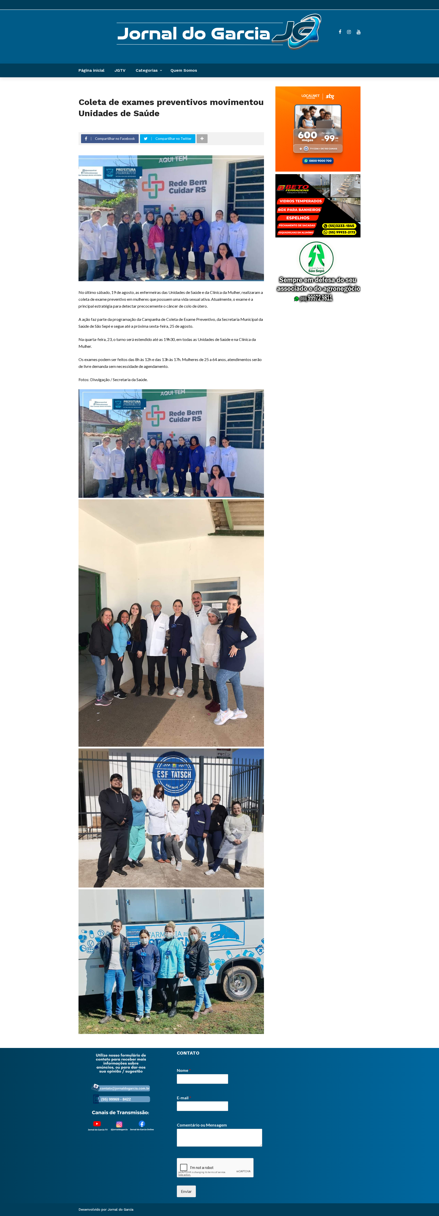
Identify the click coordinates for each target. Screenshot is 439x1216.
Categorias (147, 70)
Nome (184, 1070)
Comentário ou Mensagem (202, 1124)
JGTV (120, 70)
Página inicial (91, 70)
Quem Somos (183, 70)
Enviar (186, 1191)
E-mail (184, 1097)
